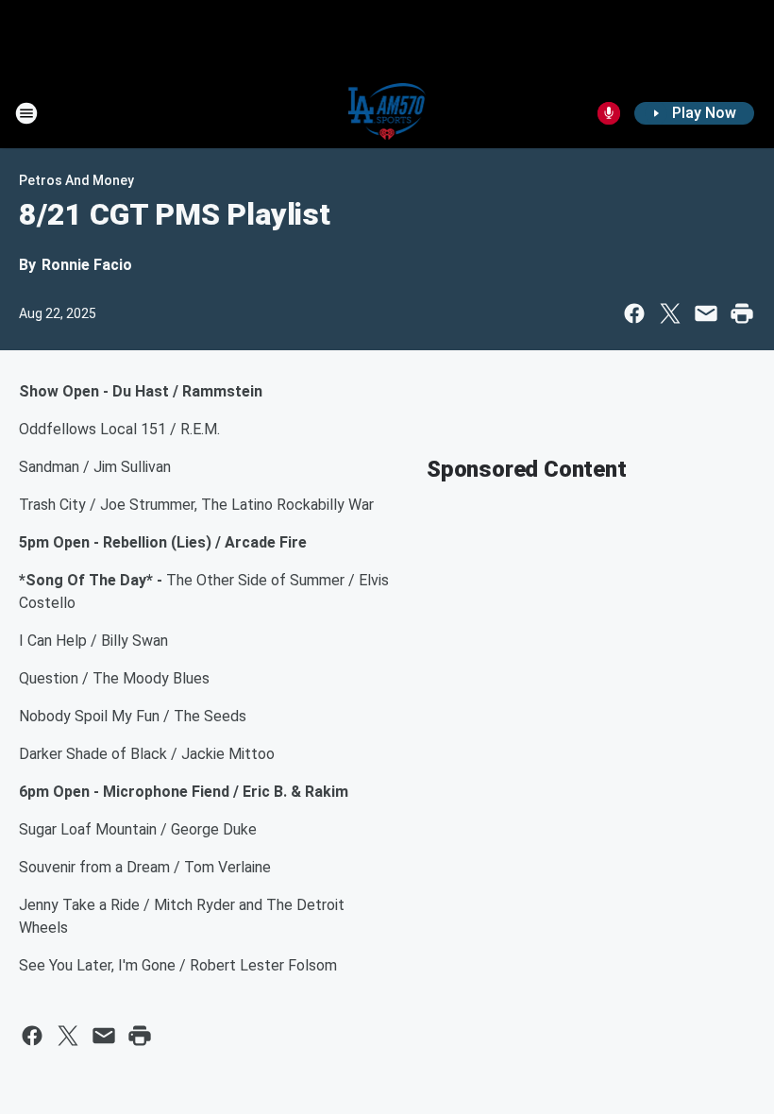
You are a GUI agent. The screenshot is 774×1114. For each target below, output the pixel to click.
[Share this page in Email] (706, 313)
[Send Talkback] (608, 113)
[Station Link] (387, 113)
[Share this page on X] (670, 313)
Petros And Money (76, 180)
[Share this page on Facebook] (634, 313)
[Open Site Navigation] (26, 113)
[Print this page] (742, 313)
